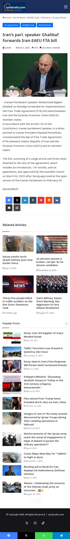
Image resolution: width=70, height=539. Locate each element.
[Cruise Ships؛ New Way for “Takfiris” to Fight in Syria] (12, 457)
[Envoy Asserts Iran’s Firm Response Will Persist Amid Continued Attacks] (12, 366)
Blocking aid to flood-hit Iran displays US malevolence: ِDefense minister (44, 470)
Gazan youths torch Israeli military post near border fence (18, 260)
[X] (17, 200)
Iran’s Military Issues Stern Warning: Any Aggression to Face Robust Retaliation (49, 302)
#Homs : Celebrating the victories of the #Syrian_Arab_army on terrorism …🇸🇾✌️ (44, 487)
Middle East (33, 17)
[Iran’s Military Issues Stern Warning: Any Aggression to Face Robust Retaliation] (51, 284)
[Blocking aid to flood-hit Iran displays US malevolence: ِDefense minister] (12, 470)
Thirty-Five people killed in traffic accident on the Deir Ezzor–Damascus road (17, 302)
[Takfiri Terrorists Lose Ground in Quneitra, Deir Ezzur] (12, 352)
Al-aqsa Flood (59, 17)
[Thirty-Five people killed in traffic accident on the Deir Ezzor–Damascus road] (18, 284)
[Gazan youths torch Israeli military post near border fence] (18, 243)
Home (8, 17)
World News (19, 17)
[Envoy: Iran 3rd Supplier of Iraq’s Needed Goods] (12, 337)
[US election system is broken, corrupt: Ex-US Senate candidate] (51, 244)
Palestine (45, 17)
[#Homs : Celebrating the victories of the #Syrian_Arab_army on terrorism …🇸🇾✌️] (12, 487)
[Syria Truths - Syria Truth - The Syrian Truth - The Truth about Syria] (14, 6)
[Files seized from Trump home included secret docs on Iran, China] (12, 403)
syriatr (8, 47)
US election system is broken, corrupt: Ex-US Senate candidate (49, 262)
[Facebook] (9, 200)
